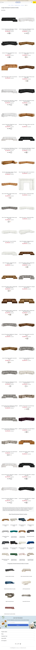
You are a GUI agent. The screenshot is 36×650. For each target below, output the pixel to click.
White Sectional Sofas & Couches (22, 544)
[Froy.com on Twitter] (20, 644)
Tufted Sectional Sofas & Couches (10, 584)
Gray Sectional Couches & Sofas (5, 544)
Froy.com (13, 647)
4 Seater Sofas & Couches (10, 571)
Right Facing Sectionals (10, 596)
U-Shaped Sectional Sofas (5, 533)
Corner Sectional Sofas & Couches (14, 533)
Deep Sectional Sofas (30, 533)
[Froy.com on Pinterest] (19, 644)
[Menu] (0, 2)
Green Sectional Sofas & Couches (14, 556)
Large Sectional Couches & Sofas (22, 533)
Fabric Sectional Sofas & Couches (26, 571)
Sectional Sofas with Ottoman (22, 521)
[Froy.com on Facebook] (15, 644)
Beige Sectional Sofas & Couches (5, 556)
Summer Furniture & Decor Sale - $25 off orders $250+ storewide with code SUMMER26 (18, 0)
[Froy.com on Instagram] (17, 644)
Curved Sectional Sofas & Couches (30, 556)
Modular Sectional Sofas (5, 521)
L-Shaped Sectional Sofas (30, 521)
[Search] (31, 2)
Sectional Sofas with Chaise (14, 521)
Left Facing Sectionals (26, 584)
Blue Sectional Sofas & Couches (30, 544)
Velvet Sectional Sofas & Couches (22, 556)
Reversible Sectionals (26, 596)
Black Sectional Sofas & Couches (14, 544)
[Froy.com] (18, 2)
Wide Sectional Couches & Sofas (10, 609)
